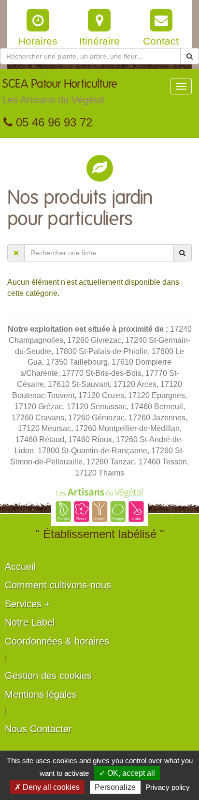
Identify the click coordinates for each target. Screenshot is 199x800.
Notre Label (30, 622)
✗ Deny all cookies (47, 787)
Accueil (20, 566)
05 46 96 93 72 (52, 122)
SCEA (59, 91)
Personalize (115, 787)
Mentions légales (41, 694)
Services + (27, 604)
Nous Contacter (38, 728)
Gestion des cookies (48, 675)
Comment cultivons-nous (58, 585)
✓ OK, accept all (127, 773)
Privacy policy (167, 787)
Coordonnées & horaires (57, 641)
